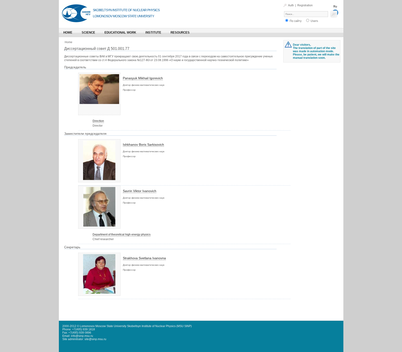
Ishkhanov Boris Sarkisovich (143, 144)
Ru (335, 6)
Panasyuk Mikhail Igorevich (143, 78)
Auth (291, 5)
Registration (305, 5)
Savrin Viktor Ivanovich (139, 191)
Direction (98, 121)
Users (314, 21)
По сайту (295, 21)
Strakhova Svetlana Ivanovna (144, 258)
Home (68, 42)
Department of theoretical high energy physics (122, 234)
